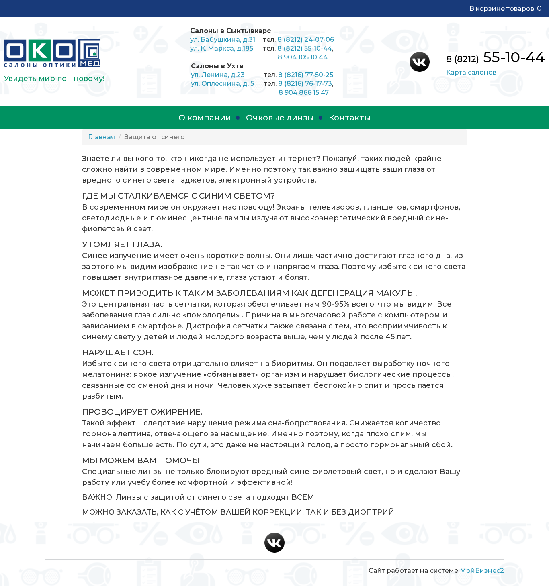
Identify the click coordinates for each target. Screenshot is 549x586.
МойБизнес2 (482, 570)
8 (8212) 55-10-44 (304, 48)
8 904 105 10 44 (303, 57)
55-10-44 (495, 57)
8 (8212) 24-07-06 (305, 39)
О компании (204, 117)
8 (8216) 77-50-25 (305, 75)
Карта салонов (471, 72)
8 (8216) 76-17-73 (305, 83)
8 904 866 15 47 (304, 92)
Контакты (350, 117)
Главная (101, 137)
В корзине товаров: (505, 8)
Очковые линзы (280, 117)
